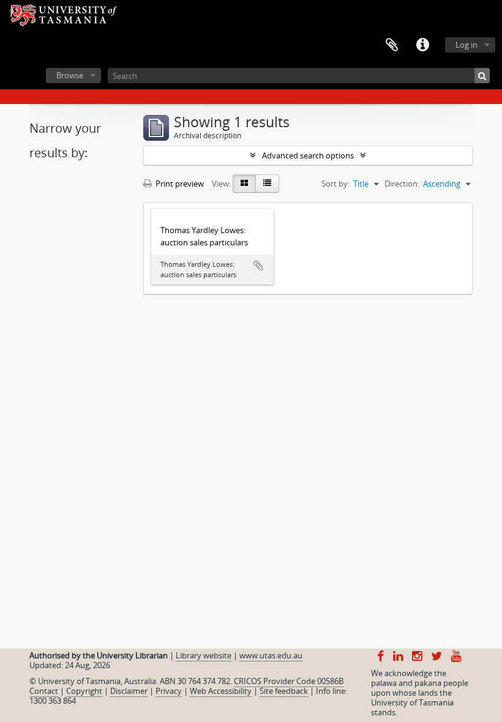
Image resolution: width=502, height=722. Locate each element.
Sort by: (335, 183)
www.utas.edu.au (270, 655)
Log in (466, 44)
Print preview (179, 183)
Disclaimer (129, 690)
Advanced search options (308, 155)
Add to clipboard (258, 265)
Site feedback (284, 690)
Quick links (422, 45)
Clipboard (391, 45)
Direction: (401, 183)
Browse (69, 75)
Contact (43, 690)
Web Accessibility (221, 690)
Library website (203, 655)
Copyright (84, 690)
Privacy (168, 690)
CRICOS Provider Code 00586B (288, 681)
